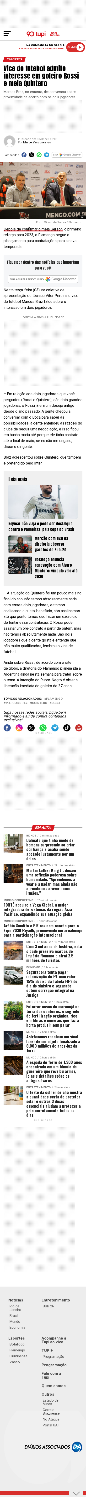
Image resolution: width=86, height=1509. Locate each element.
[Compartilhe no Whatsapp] (39, 156)
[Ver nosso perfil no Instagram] (19, 730)
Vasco (15, 1362)
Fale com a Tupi (51, 1375)
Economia (17, 1327)
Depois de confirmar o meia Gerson (33, 229)
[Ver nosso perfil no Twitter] (31, 730)
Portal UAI (51, 1425)
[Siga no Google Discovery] (67, 156)
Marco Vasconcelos (37, 142)
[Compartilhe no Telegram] (46, 156)
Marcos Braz (16, 703)
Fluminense (18, 1356)
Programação (53, 1356)
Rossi (55, 703)
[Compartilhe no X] (31, 156)
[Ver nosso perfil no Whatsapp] (43, 730)
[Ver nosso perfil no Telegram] (55, 730)
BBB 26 (48, 1306)
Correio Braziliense (51, 1412)
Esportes (16, 1338)
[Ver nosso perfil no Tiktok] (66, 730)
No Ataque (51, 1419)
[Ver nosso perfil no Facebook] (7, 730)
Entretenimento (56, 1300)
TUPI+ (47, 1350)
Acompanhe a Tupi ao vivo (54, 1340)
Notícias (15, 1300)
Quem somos (54, 1386)
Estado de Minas (51, 1402)
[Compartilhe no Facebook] (24, 156)
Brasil (14, 1316)
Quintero (39, 703)
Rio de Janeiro (15, 1308)
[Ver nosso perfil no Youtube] (78, 730)
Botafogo (17, 1344)
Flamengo (54, 698)
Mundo (15, 1321)
